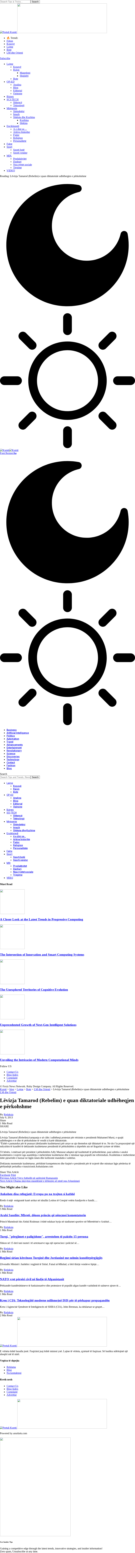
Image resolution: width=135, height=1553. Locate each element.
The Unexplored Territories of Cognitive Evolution (34, 989)
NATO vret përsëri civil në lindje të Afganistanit (32, 1279)
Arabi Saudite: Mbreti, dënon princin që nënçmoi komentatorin (43, 1215)
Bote (9, 49)
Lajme (10, 46)
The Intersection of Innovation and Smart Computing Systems (42, 954)
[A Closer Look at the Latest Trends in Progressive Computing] (12, 913)
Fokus (10, 40)
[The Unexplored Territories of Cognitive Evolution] (12, 983)
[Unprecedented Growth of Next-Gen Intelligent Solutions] (12, 1018)
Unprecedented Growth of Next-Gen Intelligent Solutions (38, 1025)
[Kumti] (9, 450)
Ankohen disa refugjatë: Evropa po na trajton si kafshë (37, 1194)
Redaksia (8, 1114)
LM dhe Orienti (15, 52)
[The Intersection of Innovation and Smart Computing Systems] (12, 948)
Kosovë (11, 43)
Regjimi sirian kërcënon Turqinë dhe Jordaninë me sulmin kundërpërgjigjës (51, 1258)
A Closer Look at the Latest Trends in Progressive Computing (41, 919)
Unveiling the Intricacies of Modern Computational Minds (39, 1060)
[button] (8, 453)
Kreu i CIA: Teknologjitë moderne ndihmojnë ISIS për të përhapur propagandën (55, 1300)
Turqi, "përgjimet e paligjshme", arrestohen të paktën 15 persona (44, 1236)
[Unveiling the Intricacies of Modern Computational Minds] (12, 1053)
